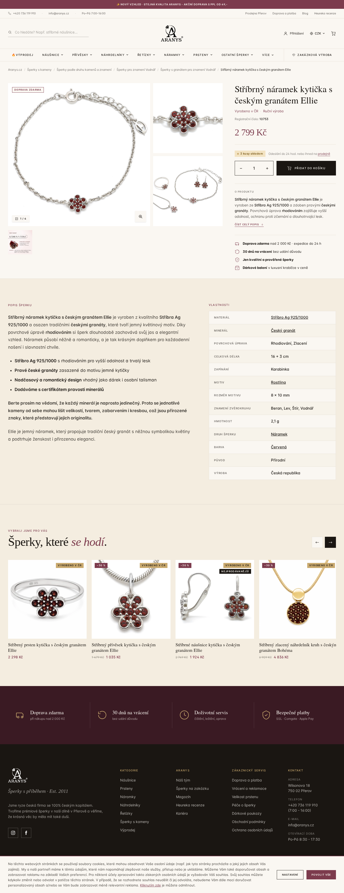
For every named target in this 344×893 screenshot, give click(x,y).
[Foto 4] (20, 242)
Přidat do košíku (310, 168)
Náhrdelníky (113, 55)
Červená (279, 447)
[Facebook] (26, 833)
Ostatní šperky (235, 55)
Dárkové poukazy (247, 813)
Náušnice (50, 55)
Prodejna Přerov (255, 13)
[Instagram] (13, 833)
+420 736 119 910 (24, 13)
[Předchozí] (317, 542)
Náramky (172, 55)
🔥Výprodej (22, 55)
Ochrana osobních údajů (252, 830)
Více (266, 55)
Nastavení (290, 874)
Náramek (279, 434)
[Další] (330, 542)
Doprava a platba (284, 13)
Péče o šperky (244, 805)
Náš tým (183, 780)
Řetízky (144, 55)
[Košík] (333, 33)
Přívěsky (80, 55)
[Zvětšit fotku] (140, 216)
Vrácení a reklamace (249, 788)
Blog (305, 13)
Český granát (283, 330)
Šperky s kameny (39, 70)
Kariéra (182, 813)
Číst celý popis (247, 224)
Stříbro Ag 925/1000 (289, 317)
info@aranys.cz (59, 13)
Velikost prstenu (245, 797)
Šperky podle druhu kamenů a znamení (84, 70)
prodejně (324, 154)
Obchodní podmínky (248, 821)
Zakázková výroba (314, 55)
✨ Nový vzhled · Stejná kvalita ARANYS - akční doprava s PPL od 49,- (172, 4)
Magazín (183, 797)
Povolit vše (321, 874)
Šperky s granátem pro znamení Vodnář (188, 70)
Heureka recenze (325, 13)
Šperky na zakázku (192, 788)
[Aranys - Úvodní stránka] (172, 33)
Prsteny (201, 55)
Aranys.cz (15, 70)
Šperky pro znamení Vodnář (136, 70)
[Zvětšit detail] (188, 118)
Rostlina (278, 382)
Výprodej (127, 830)
